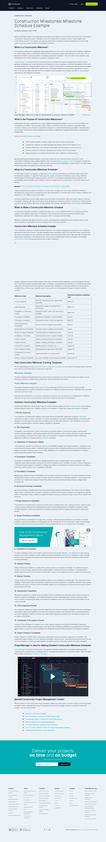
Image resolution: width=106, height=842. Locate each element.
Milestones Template (23, 373)
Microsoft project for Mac (90, 791)
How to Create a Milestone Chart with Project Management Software (48, 727)
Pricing (47, 8)
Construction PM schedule (91, 801)
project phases (76, 203)
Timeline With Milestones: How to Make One (40, 730)
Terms (83, 829)
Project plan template (44, 791)
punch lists (35, 639)
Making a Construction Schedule (36, 713)
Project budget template (44, 803)
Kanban (25, 804)
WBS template (42, 800)
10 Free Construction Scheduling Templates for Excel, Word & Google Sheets (45, 186)
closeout (17, 290)
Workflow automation (13, 799)
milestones (30, 136)
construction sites (75, 406)
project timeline (60, 51)
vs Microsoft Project (58, 791)
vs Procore (56, 805)
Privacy (90, 829)
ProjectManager (19, 62)
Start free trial (91, 4)
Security (71, 795)
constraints (45, 438)
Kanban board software (13, 804)
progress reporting (75, 147)
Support (71, 793)
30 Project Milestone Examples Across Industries (41, 725)
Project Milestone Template (25, 383)
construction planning (73, 123)
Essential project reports (90, 818)
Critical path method (28, 807)
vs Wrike (56, 803)
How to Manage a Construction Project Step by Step (42, 716)
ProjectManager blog (91, 788)
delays (35, 467)
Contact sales (74, 4)
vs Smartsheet (57, 795)
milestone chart (67, 161)
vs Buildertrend (57, 807)
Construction (19, 15)
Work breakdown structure (30, 802)
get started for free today (39, 654)
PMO (25, 809)
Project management (28, 795)
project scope (54, 211)
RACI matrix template (44, 798)
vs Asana (56, 800)
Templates (42, 788)
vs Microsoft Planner (59, 793)
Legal (87, 829)
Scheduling (28, 15)
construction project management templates (48, 366)
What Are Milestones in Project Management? (40, 722)
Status (71, 803)
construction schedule (21, 239)
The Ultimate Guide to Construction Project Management (44, 719)
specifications (66, 555)
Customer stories (73, 798)
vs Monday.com (57, 798)
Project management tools (14, 815)
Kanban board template (44, 795)
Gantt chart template (43, 793)
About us (72, 791)
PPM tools (10, 813)
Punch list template (43, 813)
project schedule (52, 173)
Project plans (27, 800)
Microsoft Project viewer (90, 804)
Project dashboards (12, 806)
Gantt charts (26, 797)
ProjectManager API (74, 805)
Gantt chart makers (12, 801)
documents (82, 416)
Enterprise (39, 8)
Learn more (86, 115)
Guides (26, 788)
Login (82, 4)
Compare (56, 788)
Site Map (96, 829)
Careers (71, 800)
